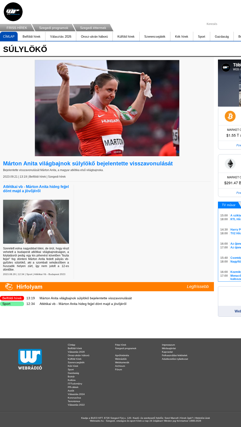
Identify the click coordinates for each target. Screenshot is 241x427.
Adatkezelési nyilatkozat (175, 359)
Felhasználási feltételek (174, 355)
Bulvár (71, 376)
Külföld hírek (126, 36)
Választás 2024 (76, 394)
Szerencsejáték (154, 36)
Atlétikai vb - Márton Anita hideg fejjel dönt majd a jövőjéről (36, 189)
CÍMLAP (9, 36)
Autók (71, 390)
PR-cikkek (73, 387)
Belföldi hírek (31, 36)
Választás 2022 (76, 404)
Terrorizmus (74, 401)
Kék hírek (181, 36)
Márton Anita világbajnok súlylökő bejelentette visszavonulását (88, 163)
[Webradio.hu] (13, 11)
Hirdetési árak (202, 418)
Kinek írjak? (186, 418)
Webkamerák (122, 362)
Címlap (71, 344)
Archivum (120, 366)
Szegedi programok (53, 28)
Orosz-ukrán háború (94, 36)
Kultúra (72, 380)
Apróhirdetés (122, 355)
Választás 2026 (60, 36)
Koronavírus (74, 397)
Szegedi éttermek (93, 28)
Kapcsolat (167, 352)
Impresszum (168, 344)
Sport (201, 36)
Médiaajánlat (169, 348)
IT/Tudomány (75, 383)
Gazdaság (222, 36)
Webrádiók (121, 359)
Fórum (118, 369)
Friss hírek (120, 344)
